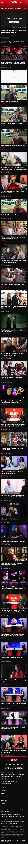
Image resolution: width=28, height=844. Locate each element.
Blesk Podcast (4, 428)
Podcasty (3, 614)
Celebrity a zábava (13, 35)
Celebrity (3, 65)
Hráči (2, 498)
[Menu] (1, 2)
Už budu (3, 590)
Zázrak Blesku (4, 380)
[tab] (5, 8)
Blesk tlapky (4, 451)
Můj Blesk (21, 2)
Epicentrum (3, 475)
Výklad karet (4, 521)
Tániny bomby (4, 404)
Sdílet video (5, 38)
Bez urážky (3, 194)
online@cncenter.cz (9, 831)
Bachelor (3, 730)
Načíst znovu (14, 22)
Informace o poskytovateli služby (19, 27)
